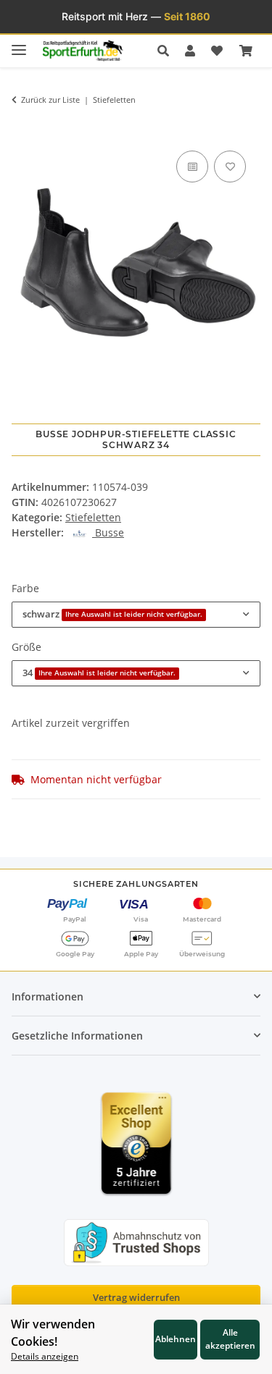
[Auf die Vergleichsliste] (192, 166)
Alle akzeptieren (230, 1338)
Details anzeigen (44, 1356)
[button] (167, 50)
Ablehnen (175, 1338)
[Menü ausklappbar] (19, 44)
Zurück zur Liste (50, 99)
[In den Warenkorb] (22, 126)
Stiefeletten (93, 517)
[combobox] (136, 615)
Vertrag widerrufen (136, 1297)
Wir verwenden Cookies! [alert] (53, 1332)
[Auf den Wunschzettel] (230, 166)
